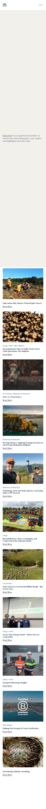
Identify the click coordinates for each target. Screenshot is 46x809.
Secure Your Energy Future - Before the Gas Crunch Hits (21, 636)
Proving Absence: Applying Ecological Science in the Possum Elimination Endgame (23, 444)
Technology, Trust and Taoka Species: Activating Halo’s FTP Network (23, 492)
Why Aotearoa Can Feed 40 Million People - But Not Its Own (23, 588)
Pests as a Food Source (12, 397)
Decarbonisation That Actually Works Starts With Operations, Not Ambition (21, 350)
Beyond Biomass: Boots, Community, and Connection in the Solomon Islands (20, 540)
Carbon (10, 346)
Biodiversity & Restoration (21, 394)
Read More (7, 307)
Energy (5, 346)
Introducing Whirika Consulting (16, 771)
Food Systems (7, 394)
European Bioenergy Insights (15, 683)
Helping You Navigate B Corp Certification (21, 728)
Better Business (19, 346)
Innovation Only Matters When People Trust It (22, 303)
